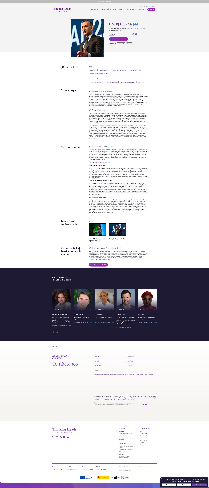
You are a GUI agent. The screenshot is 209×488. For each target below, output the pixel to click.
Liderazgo (121, 454)
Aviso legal (122, 466)
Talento (142, 442)
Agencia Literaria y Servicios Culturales (126, 438)
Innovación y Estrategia (119, 70)
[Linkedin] (64, 437)
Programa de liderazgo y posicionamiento (125, 457)
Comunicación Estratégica (125, 449)
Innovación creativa (95, 82)
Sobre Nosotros (144, 440)
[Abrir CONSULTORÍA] (110, 9)
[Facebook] (61, 437)
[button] (53, 332)
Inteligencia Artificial (127, 82)
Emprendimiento (104, 70)
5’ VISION (121, 435)
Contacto (142, 445)
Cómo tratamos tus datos (117, 403)
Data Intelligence (123, 452)
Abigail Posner (143, 314)
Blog (141, 431)
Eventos (142, 438)
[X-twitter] (53, 437)
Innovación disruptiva (111, 82)
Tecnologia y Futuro (135, 70)
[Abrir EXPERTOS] (98, 9)
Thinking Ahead (144, 433)
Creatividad (93, 70)
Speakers (121, 431)
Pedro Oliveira (100, 314)
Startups (140, 82)
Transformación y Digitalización (99, 73)
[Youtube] (68, 437)
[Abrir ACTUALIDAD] (136, 9)
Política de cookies (146, 466)
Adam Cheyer (56, 314)
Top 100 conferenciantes (125, 433)
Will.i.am (119, 314)
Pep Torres (77, 314)
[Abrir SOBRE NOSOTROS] (124, 9)
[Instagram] (57, 437)
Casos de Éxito (143, 435)
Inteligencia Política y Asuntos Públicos (127, 446)
